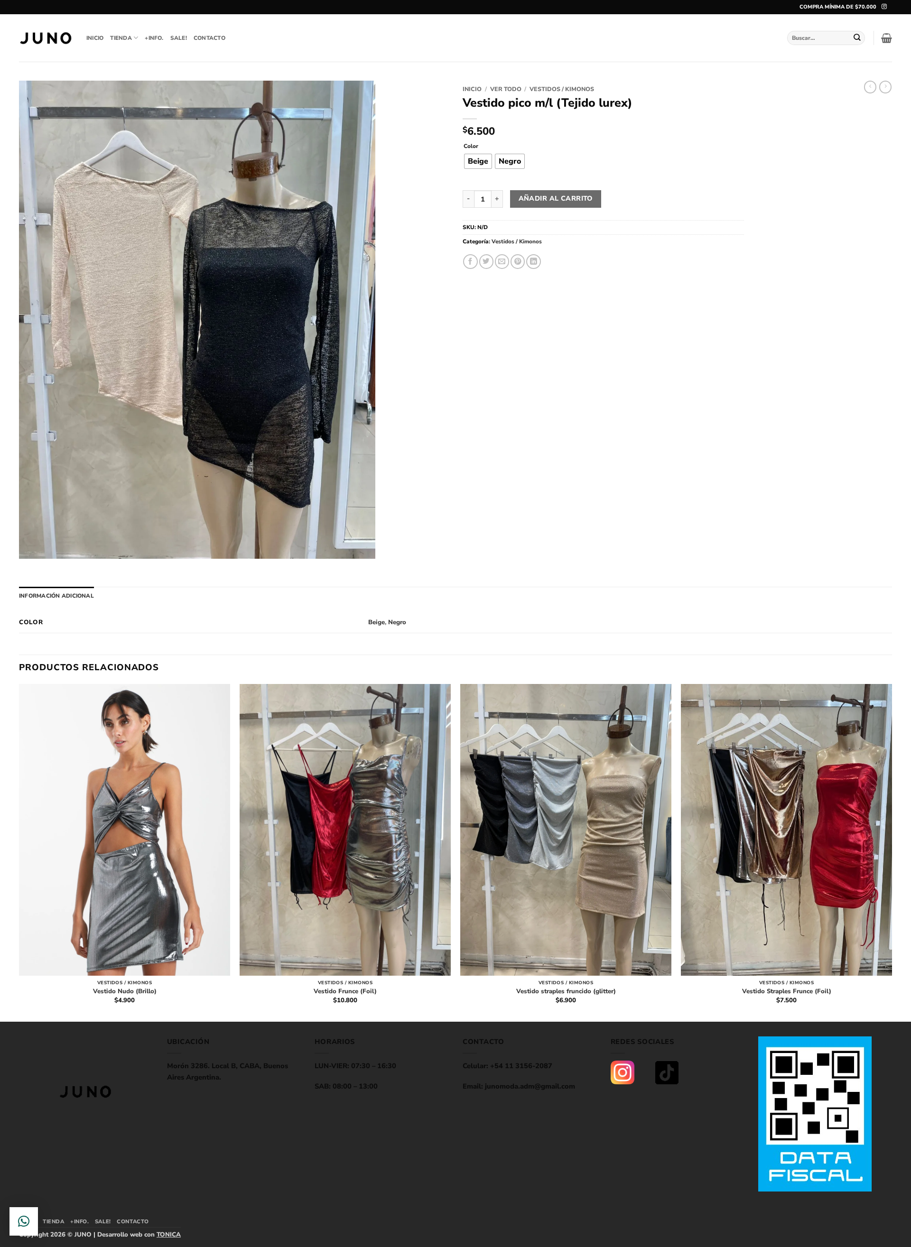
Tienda (120, 38)
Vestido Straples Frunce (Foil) (786, 992)
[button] (886, 38)
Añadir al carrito (556, 198)
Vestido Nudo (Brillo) (125, 992)
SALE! (178, 38)
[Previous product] (885, 87)
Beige (376, 622)
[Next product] (870, 87)
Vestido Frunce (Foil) (345, 992)
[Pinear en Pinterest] (518, 261)
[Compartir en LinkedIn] (533, 261)
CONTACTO (209, 38)
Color (471, 146)
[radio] (478, 161)
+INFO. (154, 38)
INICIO (94, 38)
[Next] (891, 852)
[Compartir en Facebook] (470, 261)
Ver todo (505, 89)
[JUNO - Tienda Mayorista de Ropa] (45, 38)
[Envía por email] (502, 261)
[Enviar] (857, 37)
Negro (397, 622)
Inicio (472, 89)
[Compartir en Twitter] (486, 261)
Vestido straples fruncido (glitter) (566, 992)
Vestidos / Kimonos (562, 89)
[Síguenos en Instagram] (884, 6)
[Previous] (19, 852)
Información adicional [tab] (56, 596)
